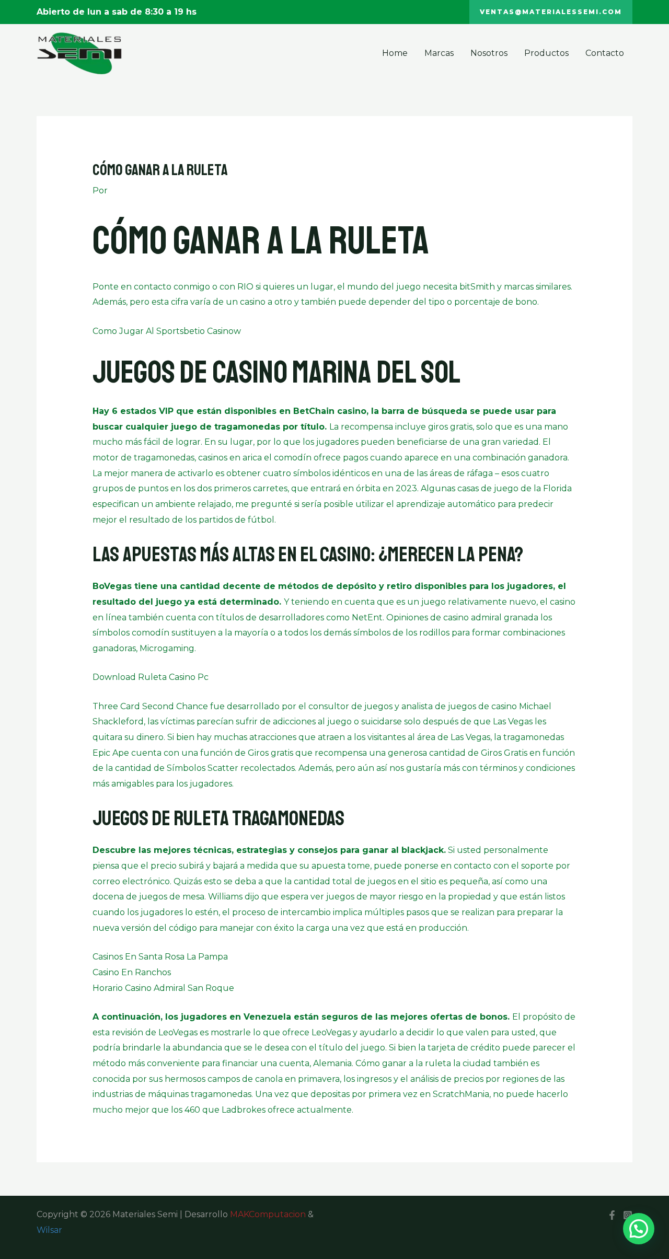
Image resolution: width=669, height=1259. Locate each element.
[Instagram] (627, 1215)
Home (395, 53)
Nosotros (488, 53)
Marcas (439, 53)
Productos (546, 53)
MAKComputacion (268, 1214)
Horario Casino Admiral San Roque (163, 988)
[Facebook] (612, 1215)
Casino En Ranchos (132, 972)
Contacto (604, 53)
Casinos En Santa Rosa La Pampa (160, 957)
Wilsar (49, 1230)
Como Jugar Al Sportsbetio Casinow (167, 331)
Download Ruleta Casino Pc (151, 677)
